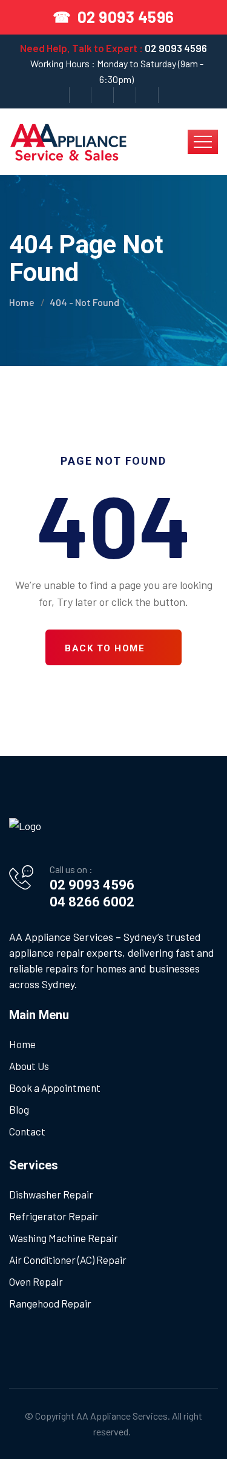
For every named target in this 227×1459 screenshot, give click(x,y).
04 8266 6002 (92, 901)
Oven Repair (36, 1281)
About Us (29, 1066)
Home (22, 302)
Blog (19, 1109)
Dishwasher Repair (51, 1194)
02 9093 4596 (176, 48)
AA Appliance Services (122, 1415)
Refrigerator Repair (54, 1216)
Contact (27, 1131)
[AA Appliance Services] (68, 140)
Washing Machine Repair (63, 1238)
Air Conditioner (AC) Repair (68, 1260)
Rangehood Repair (50, 1303)
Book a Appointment (54, 1088)
